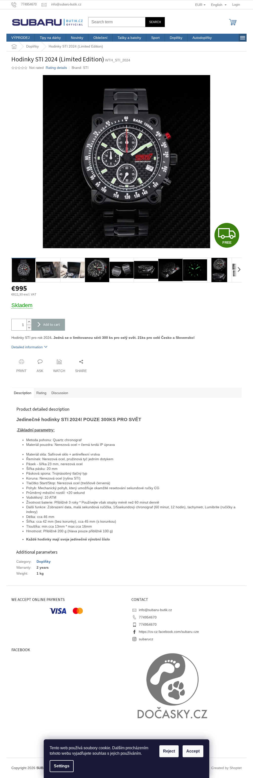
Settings (61, 766)
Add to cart (51, 324)
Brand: (80, 68)
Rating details (56, 68)
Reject (169, 751)
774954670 (148, 617)
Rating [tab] (41, 393)
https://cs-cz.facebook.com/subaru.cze (169, 632)
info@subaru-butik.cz (155, 610)
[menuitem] (20, 38)
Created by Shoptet (226, 768)
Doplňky (44, 561)
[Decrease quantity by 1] (28, 327)
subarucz (146, 639)
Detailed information (27, 347)
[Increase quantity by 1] (28, 322)
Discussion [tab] (59, 393)
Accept (193, 751)
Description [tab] (22, 393)
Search (155, 22)
